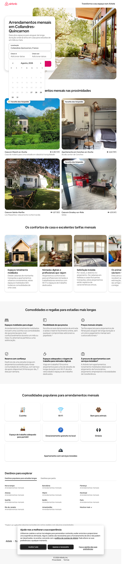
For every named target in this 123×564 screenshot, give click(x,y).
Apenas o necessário (60, 547)
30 (13, 97)
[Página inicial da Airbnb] (11, 4)
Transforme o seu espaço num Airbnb (98, 4)
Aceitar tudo (33, 547)
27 (31, 92)
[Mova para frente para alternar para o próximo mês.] (40, 63)
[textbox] (19, 56)
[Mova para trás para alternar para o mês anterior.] (13, 63)
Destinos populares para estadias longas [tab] (21, 478)
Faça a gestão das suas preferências (88, 548)
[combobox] (30, 48)
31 (17, 97)
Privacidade (56, 560)
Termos (66, 560)
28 (36, 92)
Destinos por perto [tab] (48, 478)
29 (41, 92)
